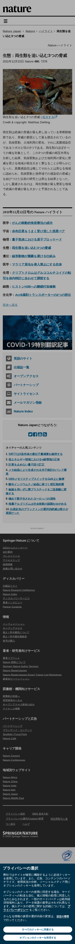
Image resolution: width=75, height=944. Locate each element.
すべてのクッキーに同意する (38, 929)
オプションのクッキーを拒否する (38, 937)
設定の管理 (63, 916)
